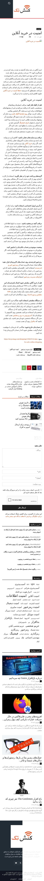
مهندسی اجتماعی (32, 637)
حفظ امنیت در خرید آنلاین (12, 90)
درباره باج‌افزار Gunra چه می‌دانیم (25, 678)
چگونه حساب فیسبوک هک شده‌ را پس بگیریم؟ (21, 569)
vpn (33, 584)
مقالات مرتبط (35, 397)
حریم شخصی (32, 626)
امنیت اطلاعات (16, 595)
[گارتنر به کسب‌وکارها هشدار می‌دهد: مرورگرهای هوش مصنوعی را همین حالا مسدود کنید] (36, 416)
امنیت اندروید (35, 600)
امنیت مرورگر (10, 610)
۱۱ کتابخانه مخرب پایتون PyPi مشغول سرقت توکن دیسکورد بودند (33, 384)
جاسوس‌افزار (22, 622)
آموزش (39, 29)
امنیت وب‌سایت (19, 614)
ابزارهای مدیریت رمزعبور (33, 277)
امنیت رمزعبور (36, 352)
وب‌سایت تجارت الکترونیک (33, 355)
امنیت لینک (27, 352)
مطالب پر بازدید (23, 397)
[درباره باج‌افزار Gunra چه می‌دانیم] (22, 665)
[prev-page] (39, 437)
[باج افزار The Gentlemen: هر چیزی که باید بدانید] (22, 786)
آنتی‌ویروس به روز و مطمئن (22, 315)
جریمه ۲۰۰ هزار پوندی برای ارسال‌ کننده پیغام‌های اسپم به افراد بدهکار (28, 427)
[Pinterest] (29, 368)
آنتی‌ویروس (10, 588)
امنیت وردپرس (35, 618)
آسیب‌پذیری (20, 584)
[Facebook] (39, 368)
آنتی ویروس (19, 588)
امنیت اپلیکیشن (26, 599)
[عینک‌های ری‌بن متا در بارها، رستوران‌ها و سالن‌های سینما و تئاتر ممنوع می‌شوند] (22, 745)
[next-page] (36, 437)
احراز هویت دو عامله (23, 592)
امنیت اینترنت (34, 603)
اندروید (26, 618)
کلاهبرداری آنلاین (9, 638)
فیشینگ (20, 352)
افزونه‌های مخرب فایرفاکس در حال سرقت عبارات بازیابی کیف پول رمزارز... (22, 718)
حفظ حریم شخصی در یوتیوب (27, 559)
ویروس (18, 638)
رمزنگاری (15, 629)
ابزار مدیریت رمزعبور (26, 349)
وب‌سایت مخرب (20, 355)
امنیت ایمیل (17, 599)
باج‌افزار (8, 618)
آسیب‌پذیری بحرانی (31, 588)
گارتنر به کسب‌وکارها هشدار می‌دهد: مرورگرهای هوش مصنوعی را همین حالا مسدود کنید (28, 416)
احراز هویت (36, 592)
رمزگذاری (35, 633)
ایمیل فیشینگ (24, 123)
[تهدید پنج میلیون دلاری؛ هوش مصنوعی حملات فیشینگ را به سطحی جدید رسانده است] (36, 405)
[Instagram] (26, 863)
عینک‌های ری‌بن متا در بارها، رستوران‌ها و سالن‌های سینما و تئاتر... (22, 759)
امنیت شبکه (36, 611)
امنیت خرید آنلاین (14, 349)
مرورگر (6, 634)
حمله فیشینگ (34, 630)
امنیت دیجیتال (12, 603)
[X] (34, 368)
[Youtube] (16, 863)
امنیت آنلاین (33, 596)
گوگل (38, 641)
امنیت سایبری (16, 607)
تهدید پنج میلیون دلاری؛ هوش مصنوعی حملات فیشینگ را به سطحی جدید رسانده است (30, 405)
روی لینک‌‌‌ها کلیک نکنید (20, 114)
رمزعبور (25, 629)
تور (29, 622)
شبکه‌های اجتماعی (24, 634)
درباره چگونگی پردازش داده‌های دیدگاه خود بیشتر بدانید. (23, 516)
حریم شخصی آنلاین (16, 626)
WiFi (28, 584)
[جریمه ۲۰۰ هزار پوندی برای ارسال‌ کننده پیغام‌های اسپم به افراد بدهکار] (36, 427)
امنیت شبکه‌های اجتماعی (24, 611)
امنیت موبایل (33, 614)
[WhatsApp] (24, 368)
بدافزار (32, 321)
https (37, 584)
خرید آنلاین (28, 143)
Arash (38, 552)
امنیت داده (24, 603)
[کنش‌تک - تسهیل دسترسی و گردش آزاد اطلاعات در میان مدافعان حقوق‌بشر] (22, 9)
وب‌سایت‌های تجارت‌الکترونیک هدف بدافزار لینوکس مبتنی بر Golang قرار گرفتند (13, 385)
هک (22, 637)
